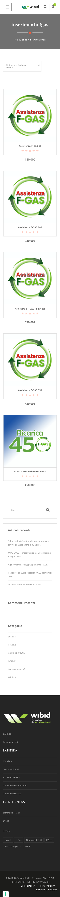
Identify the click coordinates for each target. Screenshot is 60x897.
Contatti (7, 733)
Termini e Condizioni (46, 889)
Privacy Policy (47, 885)
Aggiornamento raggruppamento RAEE (28, 564)
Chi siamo (8, 761)
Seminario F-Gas (11, 812)
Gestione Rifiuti (17, 652)
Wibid (12, 677)
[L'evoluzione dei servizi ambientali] (30, 7)
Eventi (12, 636)
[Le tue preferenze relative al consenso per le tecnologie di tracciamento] (6, 894)
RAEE (12, 660)
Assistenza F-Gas (11, 777)
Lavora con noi (10, 742)
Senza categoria (17, 668)
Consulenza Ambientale (15, 785)
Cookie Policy (28, 885)
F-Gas (12, 644)
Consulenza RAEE (12, 793)
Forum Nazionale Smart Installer (24, 584)
